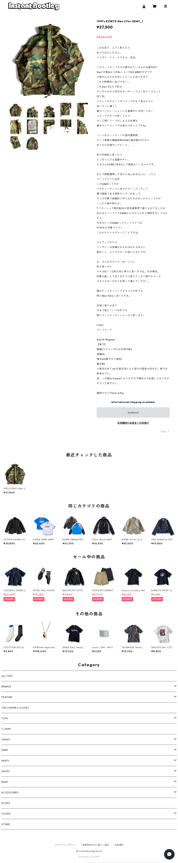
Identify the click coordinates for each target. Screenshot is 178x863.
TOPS (4, 718)
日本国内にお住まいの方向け (133, 422)
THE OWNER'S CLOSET (15, 707)
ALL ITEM (6, 676)
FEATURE (7, 697)
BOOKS (5, 803)
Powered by (85, 856)
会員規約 (119, 845)
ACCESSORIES (10, 792)
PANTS (5, 760)
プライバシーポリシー (66, 845)
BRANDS (6, 686)
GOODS (6, 813)
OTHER (5, 824)
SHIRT (4, 750)
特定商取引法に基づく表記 (95, 845)
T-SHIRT (6, 728)
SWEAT (5, 739)
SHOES (5, 771)
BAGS (4, 781)
